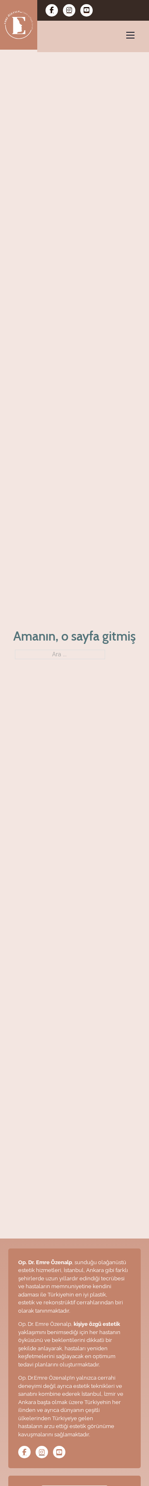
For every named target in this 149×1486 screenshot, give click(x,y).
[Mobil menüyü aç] (130, 35)
